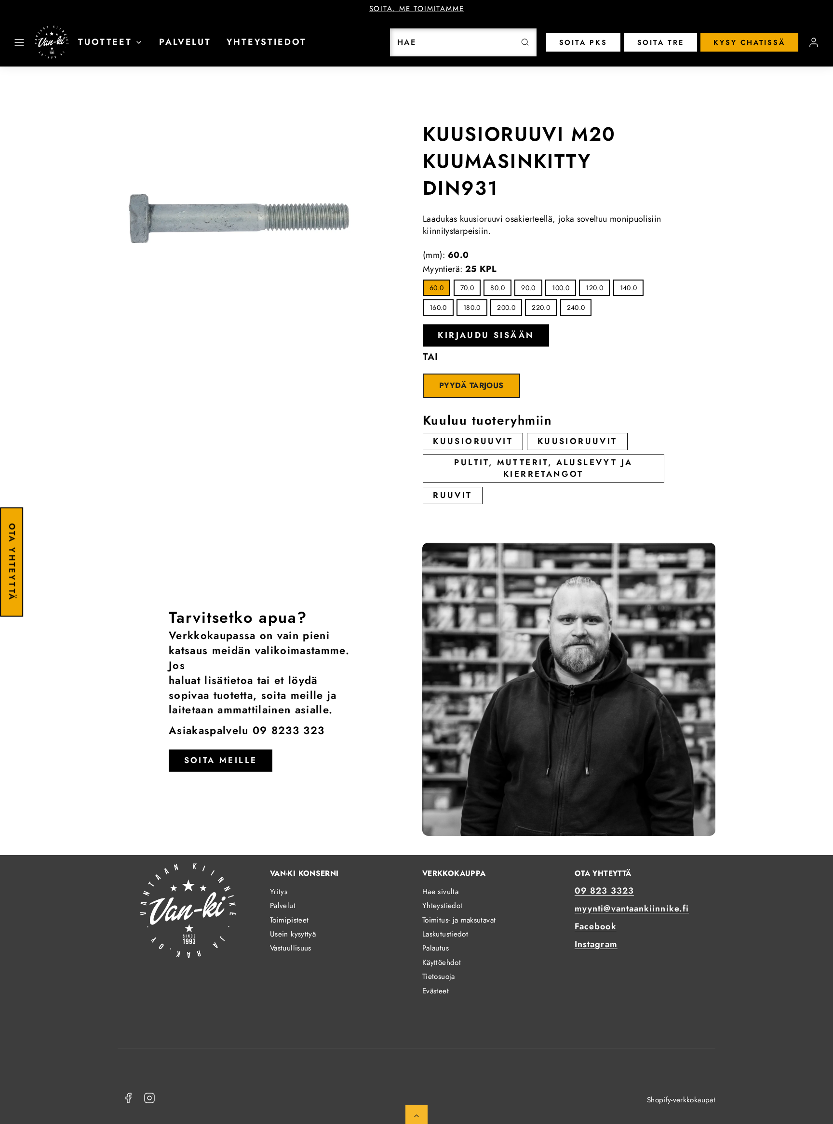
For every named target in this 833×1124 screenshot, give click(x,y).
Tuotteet (105, 42)
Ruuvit (452, 495)
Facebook (596, 926)
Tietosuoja (438, 976)
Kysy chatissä (749, 42)
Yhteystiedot (267, 42)
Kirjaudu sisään (486, 335)
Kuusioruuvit (473, 441)
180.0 (472, 307)
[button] (19, 42)
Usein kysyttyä (293, 934)
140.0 (628, 288)
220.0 (541, 307)
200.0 (506, 307)
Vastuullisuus (290, 948)
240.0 (576, 307)
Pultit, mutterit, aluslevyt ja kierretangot (543, 468)
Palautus (435, 948)
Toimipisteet (289, 920)
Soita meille (220, 760)
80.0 (497, 288)
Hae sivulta (440, 891)
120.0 (594, 288)
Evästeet (435, 991)
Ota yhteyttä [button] (12, 562)
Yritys (278, 891)
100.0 (560, 288)
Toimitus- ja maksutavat (459, 920)
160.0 (438, 307)
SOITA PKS (583, 42)
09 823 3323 (604, 890)
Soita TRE (660, 42)
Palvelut (185, 42)
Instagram (596, 944)
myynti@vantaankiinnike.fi (632, 908)
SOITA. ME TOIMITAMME (416, 8)
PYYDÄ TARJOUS (471, 385)
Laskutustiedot (445, 934)
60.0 (436, 288)
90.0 (528, 288)
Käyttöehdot (441, 962)
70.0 (467, 288)
